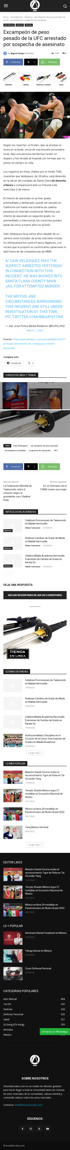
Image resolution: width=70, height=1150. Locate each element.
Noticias (29, 25)
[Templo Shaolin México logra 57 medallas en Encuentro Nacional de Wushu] (12, 795)
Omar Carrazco (32, 527)
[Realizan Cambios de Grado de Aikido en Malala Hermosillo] (12, 543)
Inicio (5, 17)
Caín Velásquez (20, 445)
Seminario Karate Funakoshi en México (46, 933)
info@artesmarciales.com (29, 1104)
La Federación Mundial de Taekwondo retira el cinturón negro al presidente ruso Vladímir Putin (17, 493)
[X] (39, 1129)
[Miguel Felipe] (5, 53)
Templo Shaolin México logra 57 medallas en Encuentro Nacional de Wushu (44, 793)
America (28, 17)
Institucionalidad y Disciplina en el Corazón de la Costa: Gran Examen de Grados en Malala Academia (45, 738)
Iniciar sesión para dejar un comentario (35, 595)
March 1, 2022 (35, 330)
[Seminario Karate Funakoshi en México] (12, 938)
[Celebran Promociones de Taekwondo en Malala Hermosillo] (12, 525)
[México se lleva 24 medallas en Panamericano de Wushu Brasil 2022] (12, 814)
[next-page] (11, 573)
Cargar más (33, 753)
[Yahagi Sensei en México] (12, 955)
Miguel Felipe (17, 53)
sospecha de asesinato (40, 450)
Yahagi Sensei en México (38, 950)
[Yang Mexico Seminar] (12, 832)
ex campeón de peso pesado (44, 445)
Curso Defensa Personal (38, 968)
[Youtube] (47, 1129)
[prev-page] (5, 573)
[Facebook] (22, 1129)
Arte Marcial (16, 17)
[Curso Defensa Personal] (12, 973)
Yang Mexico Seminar (37, 827)
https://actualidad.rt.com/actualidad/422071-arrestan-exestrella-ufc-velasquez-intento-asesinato (34, 344)
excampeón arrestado (15, 450)
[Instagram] (31, 1129)
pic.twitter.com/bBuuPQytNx (34, 317)
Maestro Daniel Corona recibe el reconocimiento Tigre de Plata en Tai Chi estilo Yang (44, 775)
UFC (56, 450)
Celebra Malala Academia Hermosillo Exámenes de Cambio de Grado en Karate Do (45, 559)
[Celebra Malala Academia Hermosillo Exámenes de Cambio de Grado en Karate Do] (12, 560)
